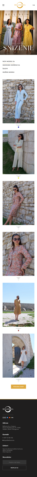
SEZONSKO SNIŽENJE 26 (11, 65)
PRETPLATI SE (14, 468)
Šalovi (5, 69)
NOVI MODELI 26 (9, 61)
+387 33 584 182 (8, 437)
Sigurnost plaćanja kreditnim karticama (13, 449)
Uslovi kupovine (7, 452)
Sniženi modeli (8, 72)
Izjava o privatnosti (7, 450)
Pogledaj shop (18, 386)
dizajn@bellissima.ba (8, 440)
